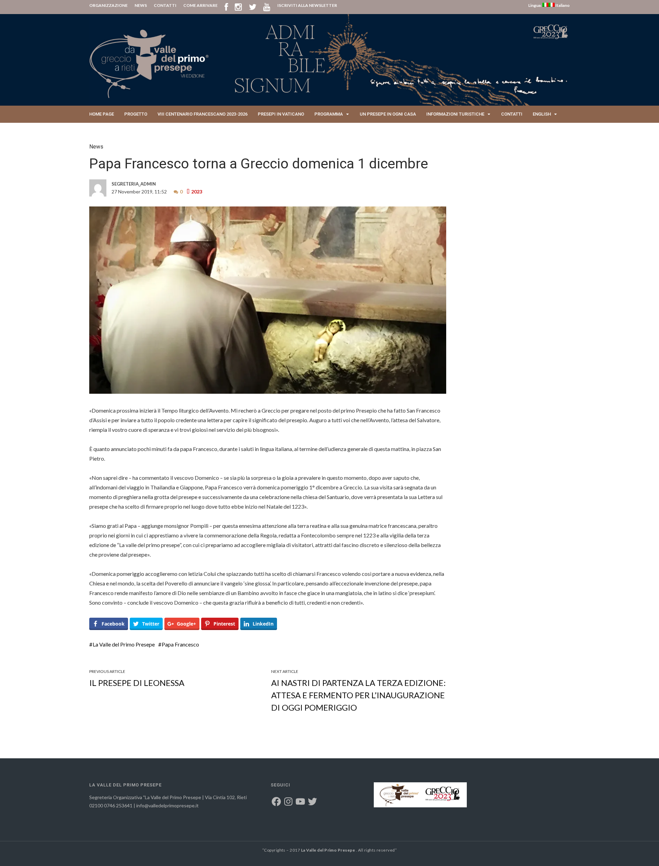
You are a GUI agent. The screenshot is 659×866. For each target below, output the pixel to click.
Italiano (562, 5)
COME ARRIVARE (200, 5)
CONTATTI (165, 5)
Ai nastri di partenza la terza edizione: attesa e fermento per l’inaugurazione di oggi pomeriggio (358, 695)
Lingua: (535, 5)
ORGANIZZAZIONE (108, 5)
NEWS (141, 5)
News (96, 146)
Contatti (511, 114)
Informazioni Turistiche (455, 114)
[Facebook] (226, 6)
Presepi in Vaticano (281, 114)
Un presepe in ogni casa (388, 114)
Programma (328, 114)
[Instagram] (238, 6)
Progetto (135, 114)
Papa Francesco (180, 644)
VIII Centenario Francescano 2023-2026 (202, 114)
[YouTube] (267, 6)
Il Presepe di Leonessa (136, 683)
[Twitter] (252, 6)
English (542, 114)
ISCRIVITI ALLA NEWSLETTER (307, 5)
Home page (101, 114)
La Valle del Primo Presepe (124, 644)
